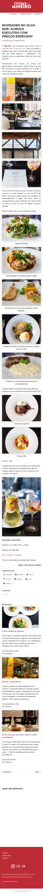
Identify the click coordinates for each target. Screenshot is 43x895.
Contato (37, 14)
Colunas (13, 14)
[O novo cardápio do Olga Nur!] (20, 617)
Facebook (9, 555)
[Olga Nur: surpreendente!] (20, 668)
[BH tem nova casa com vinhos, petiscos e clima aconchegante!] (20, 721)
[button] (21, 5)
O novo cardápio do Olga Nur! (13, 631)
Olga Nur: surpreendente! (11, 682)
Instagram (18, 555)
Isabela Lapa (25, 14)
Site (3, 555)
